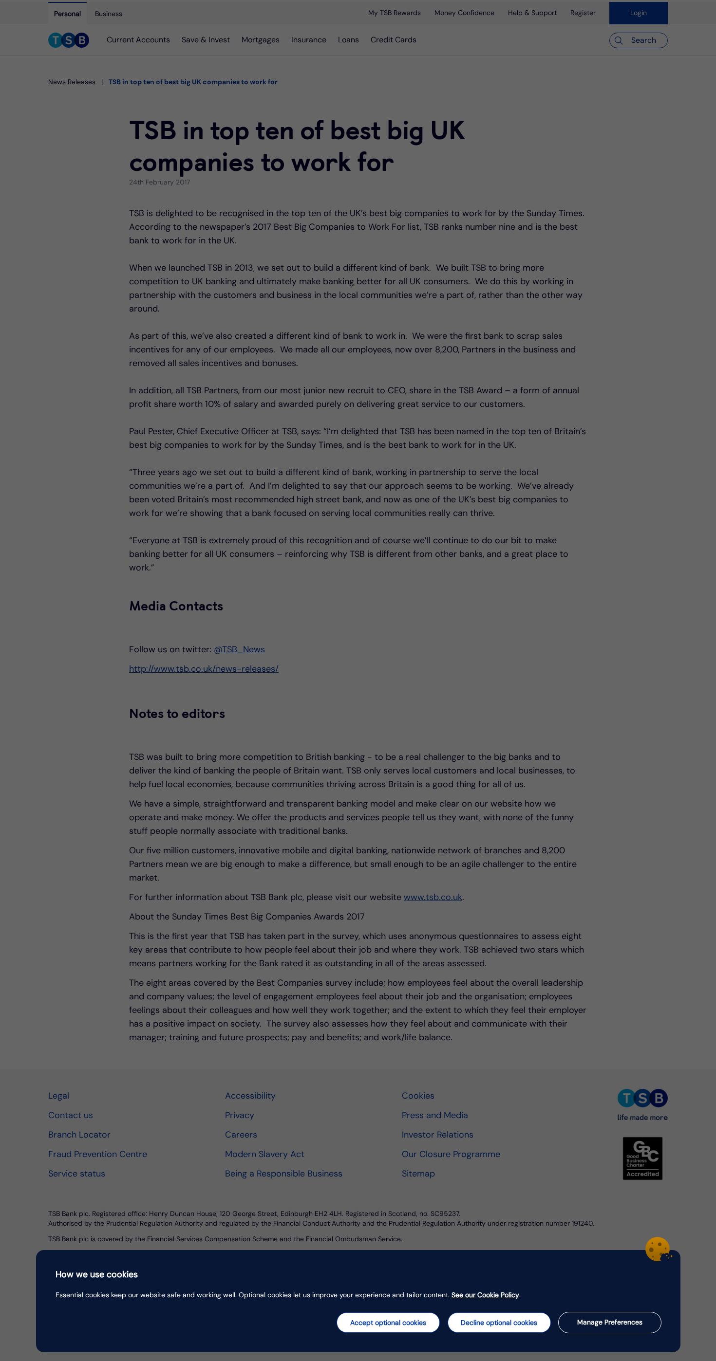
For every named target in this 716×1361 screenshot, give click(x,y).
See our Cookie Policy (485, 1294)
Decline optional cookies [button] (499, 1322)
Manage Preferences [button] (609, 1322)
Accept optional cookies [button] (388, 1322)
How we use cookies (97, 1274)
